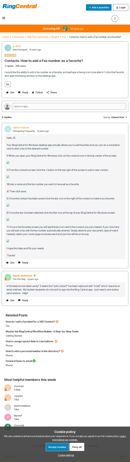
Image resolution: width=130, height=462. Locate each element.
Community (18, 36)
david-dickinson (22, 275)
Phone (9, 345)
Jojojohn (18, 395)
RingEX (55, 36)
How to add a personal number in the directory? (33, 351)
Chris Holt (19, 425)
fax (7, 84)
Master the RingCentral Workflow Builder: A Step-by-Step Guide (42, 331)
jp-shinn (17, 46)
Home (6, 36)
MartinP (18, 415)
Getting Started (14, 335)
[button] (4, 19)
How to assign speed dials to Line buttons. (30, 341)
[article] (65, 195)
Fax (64, 36)
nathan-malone (21, 127)
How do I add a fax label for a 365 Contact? (30, 321)
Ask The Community (37, 36)
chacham (19, 386)
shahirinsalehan (22, 405)
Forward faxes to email (19, 361)
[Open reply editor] (65, 106)
